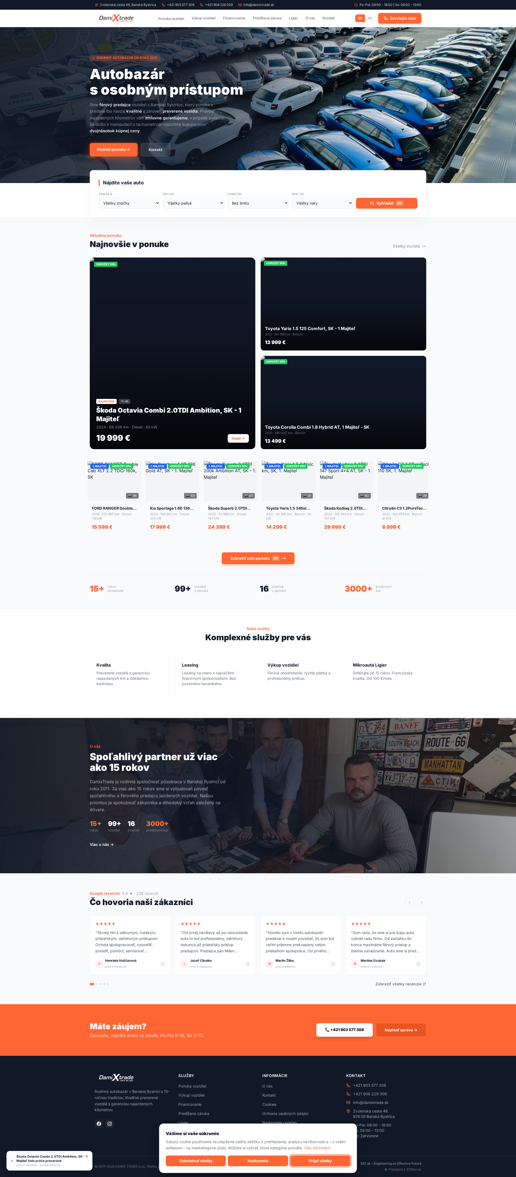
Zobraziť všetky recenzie (398, 984)
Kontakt (328, 18)
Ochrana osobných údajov (285, 1113)
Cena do (234, 194)
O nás (310, 18)
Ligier (293, 18)
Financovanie (234, 18)
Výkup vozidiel (204, 18)
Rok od (298, 194)
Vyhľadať (389, 203)
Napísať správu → (401, 1030)
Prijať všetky (320, 1160)
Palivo (168, 194)
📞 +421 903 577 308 (344, 1029)
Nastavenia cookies (279, 1122)
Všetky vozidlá (406, 246)
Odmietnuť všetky (196, 1160)
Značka (105, 194)
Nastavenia (258, 1160)
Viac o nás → (102, 844)
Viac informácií (317, 1147)
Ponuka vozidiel (171, 18)
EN (370, 18)
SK (360, 18)
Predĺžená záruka (267, 18)
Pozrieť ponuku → (113, 149)
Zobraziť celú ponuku (254, 558)
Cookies (269, 1104)
